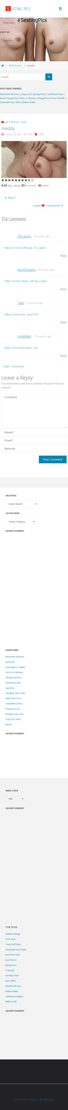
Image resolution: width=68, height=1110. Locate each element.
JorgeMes (24, 336)
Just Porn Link (13, 954)
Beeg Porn (44, 98)
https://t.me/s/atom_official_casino (25, 281)
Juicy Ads (10, 661)
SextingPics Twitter (15, 667)
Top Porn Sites (13, 719)
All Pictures (15, 65)
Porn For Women (14, 672)
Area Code (12, 790)
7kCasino (24, 236)
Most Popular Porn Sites (13, 98)
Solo (23, 122)
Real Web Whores (9, 94)
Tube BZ (10, 970)
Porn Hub (11, 939)
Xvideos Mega (13, 933)
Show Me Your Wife (10, 102)
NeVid (9, 724)
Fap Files (10, 688)
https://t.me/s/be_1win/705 (21, 314)
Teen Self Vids (13, 944)
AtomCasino (26, 269)
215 (41, 134)
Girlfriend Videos (15, 996)
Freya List (26, 94)
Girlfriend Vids (55, 94)
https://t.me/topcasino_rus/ (21, 348)
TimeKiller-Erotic (14, 703)
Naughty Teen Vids (15, 693)
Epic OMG (11, 980)
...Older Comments (12, 366)
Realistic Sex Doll (14, 714)
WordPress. (46, 1099)
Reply (63, 256)
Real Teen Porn (14, 698)
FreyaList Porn (13, 708)
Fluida (32, 1099)
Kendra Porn (12, 975)
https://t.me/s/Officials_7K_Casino (25, 248)
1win (20, 303)
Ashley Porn (39, 94)
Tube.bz (32, 98)
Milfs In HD (11, 1001)
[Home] (2, 65)
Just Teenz (11, 959)
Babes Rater (29, 102)
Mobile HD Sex (13, 986)
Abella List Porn (14, 677)
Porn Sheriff (58, 98)
